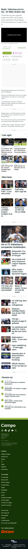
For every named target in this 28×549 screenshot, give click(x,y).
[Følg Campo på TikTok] (9, 430)
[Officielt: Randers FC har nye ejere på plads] (6, 366)
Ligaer (2, 464)
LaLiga (3, 487)
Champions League (6, 497)
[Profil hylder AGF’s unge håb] (21, 184)
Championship (5, 485)
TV (2, 461)
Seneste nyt (4, 456)
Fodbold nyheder (5, 454)
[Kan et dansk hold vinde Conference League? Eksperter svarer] (6, 261)
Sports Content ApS (5, 434)
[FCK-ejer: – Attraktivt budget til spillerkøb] (6, 321)
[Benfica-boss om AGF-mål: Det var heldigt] (21, 202)
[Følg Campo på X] (16, 430)
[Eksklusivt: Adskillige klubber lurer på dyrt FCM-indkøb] (6, 311)
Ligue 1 (3, 495)
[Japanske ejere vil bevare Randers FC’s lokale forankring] (6, 355)
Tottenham (8, 92)
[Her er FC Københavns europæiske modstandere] (14, 234)
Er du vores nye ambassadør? (9, 523)
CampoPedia (4, 515)
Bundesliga (4, 490)
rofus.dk (20, 546)
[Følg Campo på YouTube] (12, 430)
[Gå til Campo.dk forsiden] (8, 427)
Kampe (3, 459)
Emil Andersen (7, 48)
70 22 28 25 (22, 544)
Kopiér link (23, 47)
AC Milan (7, 56)
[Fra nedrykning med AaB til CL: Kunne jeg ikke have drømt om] (6, 329)
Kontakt (3, 518)
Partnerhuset (8, 444)
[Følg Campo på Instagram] (2, 430)
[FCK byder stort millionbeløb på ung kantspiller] (7, 280)
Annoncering (4, 510)
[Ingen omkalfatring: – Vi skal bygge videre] (6, 347)
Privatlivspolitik (5, 520)
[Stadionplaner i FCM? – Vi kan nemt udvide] (7, 184)
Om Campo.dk (5, 513)
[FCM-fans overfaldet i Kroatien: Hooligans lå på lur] (7, 202)
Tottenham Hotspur (17, 56)
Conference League (6, 502)
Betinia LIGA (4, 480)
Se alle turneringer (6, 505)
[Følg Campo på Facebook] (6, 430)
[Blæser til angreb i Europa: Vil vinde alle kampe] (21, 280)
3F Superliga (4, 477)
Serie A (3, 492)
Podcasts (3, 466)
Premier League (18, 53)
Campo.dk (3, 433)
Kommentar (4, 469)
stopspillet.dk (6, 546)
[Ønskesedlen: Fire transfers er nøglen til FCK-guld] (6, 253)
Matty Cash (15, 59)
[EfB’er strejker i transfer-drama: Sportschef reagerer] (6, 272)
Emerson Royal (6, 59)
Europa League (5, 500)
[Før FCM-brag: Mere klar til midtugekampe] (6, 303)
